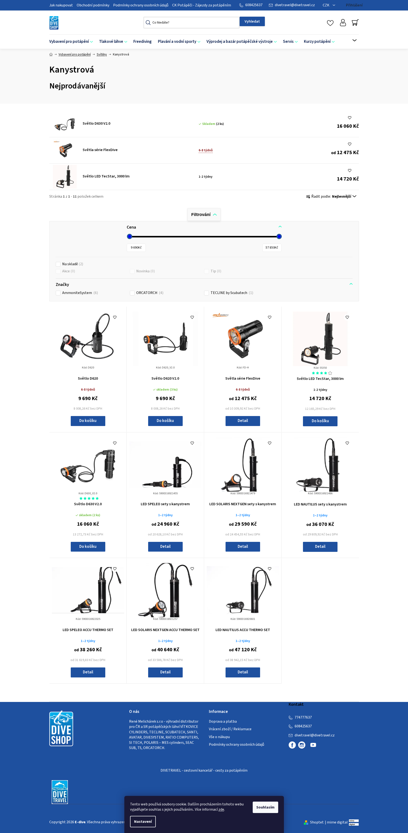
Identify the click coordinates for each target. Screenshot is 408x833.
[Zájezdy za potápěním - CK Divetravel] (60, 791)
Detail (243, 421)
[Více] (351, 40)
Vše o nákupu (219, 737)
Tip (215, 271)
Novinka (145, 271)
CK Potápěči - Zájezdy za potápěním (201, 5)
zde (221, 809)
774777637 (303, 717)
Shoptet (317, 822)
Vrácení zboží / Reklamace (230, 729)
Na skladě (72, 264)
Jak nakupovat (61, 5)
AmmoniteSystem (79, 293)
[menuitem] (72, 42)
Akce (68, 271)
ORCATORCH (149, 293)
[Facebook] (292, 745)
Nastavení (143, 821)
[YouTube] (313, 746)
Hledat (252, 21)
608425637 (253, 5)
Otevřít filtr (204, 214)
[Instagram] (301, 745)
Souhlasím (265, 807)
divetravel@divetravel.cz (295, 5)
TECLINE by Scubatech (231, 293)
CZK (326, 5)
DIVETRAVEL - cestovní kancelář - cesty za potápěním (204, 770)
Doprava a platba (223, 721)
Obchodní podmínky (93, 5)
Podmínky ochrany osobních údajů (140, 5)
